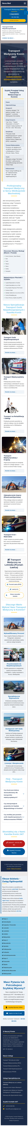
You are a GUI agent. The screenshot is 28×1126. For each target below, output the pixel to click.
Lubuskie (6, 928)
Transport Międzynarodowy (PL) (11, 1066)
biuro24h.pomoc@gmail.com (13, 1109)
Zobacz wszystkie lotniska (15, 595)
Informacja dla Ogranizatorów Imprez (12, 1095)
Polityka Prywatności (16, 868)
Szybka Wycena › (14, 20)
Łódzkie (5, 934)
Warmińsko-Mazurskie (9, 970)
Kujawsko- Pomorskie (9, 925)
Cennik (8, 868)
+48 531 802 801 (10, 1106)
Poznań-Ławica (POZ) (15, 584)
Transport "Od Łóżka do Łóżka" (11, 1060)
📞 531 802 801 (14, 17)
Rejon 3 (5, 958)
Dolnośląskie (7, 922)
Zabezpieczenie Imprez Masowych (12, 1087)
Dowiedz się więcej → (10, 352)
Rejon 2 (5, 940)
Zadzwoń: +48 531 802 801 (15, 844)
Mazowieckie (7, 943)
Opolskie (5, 946)
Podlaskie (6, 952)
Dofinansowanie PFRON (9, 1071)
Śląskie (5, 964)
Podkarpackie (7, 949)
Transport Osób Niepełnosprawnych (12, 1068)
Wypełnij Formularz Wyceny (15, 851)
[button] (13, 958)
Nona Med (6, 3)
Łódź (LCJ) (15, 589)
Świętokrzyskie (7, 967)
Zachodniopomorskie (9, 955)
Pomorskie (6, 961)
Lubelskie (6, 931)
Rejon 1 (5, 919)
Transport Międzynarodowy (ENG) (12, 1063)
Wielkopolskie (7, 973)
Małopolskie (6, 937)
